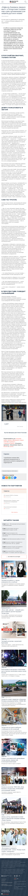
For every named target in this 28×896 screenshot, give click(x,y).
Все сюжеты (15, 512)
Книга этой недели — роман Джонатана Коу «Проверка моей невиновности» (12, 643)
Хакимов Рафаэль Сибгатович (10, 471)
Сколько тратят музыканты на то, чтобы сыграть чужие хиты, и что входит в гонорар (13, 673)
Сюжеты (6, 491)
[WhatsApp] (9, 478)
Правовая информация (6, 882)
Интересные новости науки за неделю (13, 761)
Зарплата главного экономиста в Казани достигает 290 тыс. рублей (12, 542)
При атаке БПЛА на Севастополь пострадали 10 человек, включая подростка (13, 552)
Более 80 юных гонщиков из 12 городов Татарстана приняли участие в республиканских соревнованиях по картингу (13, 702)
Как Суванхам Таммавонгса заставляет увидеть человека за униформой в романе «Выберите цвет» (13, 583)
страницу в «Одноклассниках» (9, 442)
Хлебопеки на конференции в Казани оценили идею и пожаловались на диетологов (13, 851)
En (17, 878)
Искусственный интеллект (10, 507)
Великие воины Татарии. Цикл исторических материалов (11, 502)
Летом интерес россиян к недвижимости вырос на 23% (11, 529)
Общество (3, 578)
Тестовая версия (5, 891)
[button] (23, 419)
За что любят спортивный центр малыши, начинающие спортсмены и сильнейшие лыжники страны (12, 614)
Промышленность (5, 607)
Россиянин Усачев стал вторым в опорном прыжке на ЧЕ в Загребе (12, 547)
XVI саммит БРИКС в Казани (11, 496)
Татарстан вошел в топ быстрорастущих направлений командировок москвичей (14, 534)
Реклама (3, 880)
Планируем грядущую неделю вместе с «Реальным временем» (12, 790)
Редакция (3, 879)
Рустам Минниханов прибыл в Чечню (14, 539)
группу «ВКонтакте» (14, 440)
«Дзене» (11, 446)
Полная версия (5, 890)
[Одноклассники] (6, 478)
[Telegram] (12, 478)
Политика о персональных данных (6, 885)
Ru (15, 878)
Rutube (6, 446)
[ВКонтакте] (4, 478)
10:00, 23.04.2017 (5, 16)
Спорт (2, 697)
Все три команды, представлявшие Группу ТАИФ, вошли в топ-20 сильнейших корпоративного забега (13, 820)
